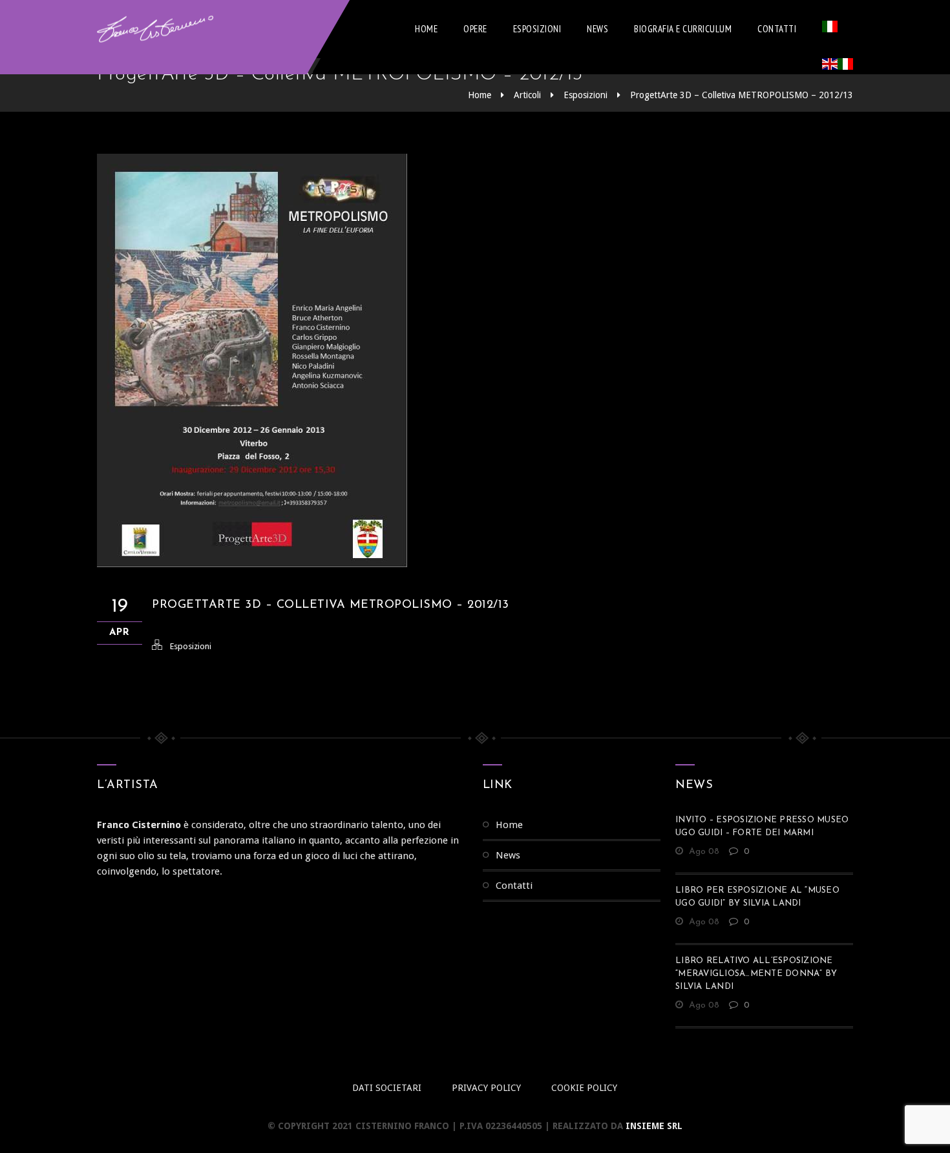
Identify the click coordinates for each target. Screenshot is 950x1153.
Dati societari (386, 1088)
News (597, 29)
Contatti (776, 29)
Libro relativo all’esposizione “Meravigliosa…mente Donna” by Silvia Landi (756, 974)
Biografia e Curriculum (683, 29)
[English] (830, 66)
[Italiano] (829, 29)
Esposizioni (537, 29)
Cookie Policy (584, 1088)
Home (426, 29)
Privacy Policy (486, 1088)
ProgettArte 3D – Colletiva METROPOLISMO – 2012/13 (741, 95)
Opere (475, 29)
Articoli (527, 95)
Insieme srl (654, 1126)
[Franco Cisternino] (155, 29)
